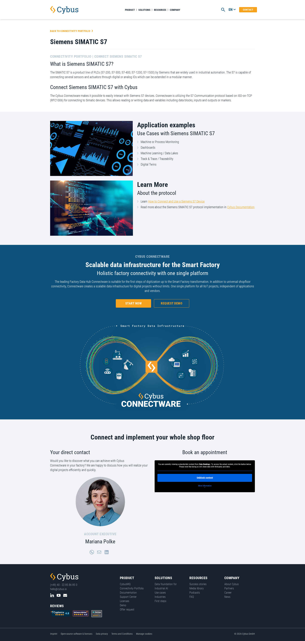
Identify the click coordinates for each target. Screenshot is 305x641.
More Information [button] (204, 486)
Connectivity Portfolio (132, 588)
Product (130, 9)
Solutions (144, 9)
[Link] (91, 552)
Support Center (128, 597)
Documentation (128, 592)
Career (228, 592)
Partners (229, 588)
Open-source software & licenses (76, 633)
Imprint (53, 633)
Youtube (59, 595)
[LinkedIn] (106, 552)
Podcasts (194, 592)
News (227, 597)
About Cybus (231, 584)
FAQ (191, 597)
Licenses (124, 601)
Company (175, 9)
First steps (160, 601)
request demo (171, 303)
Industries (160, 597)
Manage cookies (144, 633)
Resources (160, 9)
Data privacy (102, 633)
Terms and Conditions (122, 633)
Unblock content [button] (205, 477)
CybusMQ (125, 584)
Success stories (198, 584)
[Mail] (99, 552)
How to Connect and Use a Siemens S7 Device (176, 201)
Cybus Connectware (64, 577)
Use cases (160, 592)
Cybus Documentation (241, 207)
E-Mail (65, 595)
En (230, 9)
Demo (123, 605)
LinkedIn (52, 595)
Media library (196, 588)
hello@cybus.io (58, 589)
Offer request (127, 609)
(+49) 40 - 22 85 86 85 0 (63, 585)
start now (133, 303)
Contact (248, 9)
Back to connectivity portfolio (70, 31)
